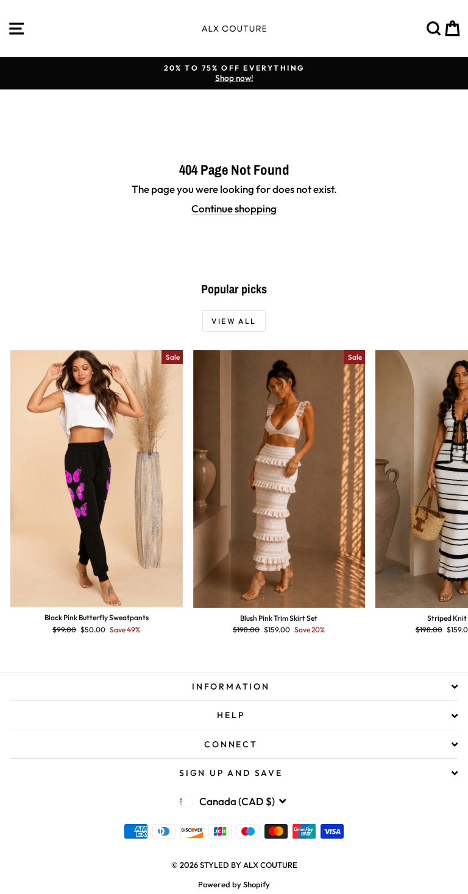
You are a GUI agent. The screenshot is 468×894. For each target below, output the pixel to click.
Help (230, 715)
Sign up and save (231, 772)
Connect (231, 744)
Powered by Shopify (234, 884)
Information (231, 686)
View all (233, 321)
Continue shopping (234, 208)
